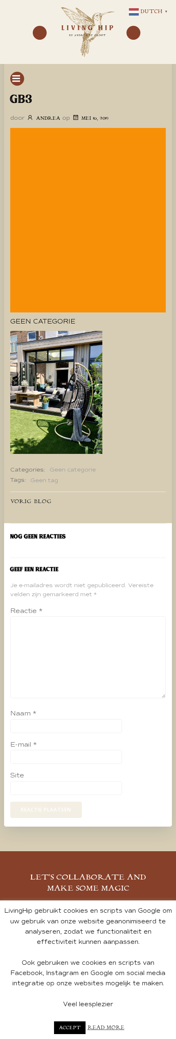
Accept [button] (70, 1028)
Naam (23, 713)
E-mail (23, 745)
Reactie (26, 611)
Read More (106, 1027)
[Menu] (40, 33)
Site (17, 775)
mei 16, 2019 (94, 118)
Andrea (48, 118)
